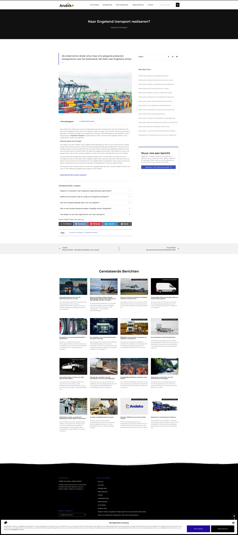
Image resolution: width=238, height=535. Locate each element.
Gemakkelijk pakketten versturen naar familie (133, 377)
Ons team (101, 485)
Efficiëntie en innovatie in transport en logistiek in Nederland (133, 337)
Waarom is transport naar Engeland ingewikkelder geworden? (95, 191)
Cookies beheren (222, 529)
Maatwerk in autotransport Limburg (163, 417)
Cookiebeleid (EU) (103, 498)
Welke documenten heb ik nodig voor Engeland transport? (95, 197)
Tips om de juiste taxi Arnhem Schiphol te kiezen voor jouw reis (133, 298)
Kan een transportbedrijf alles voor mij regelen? (95, 203)
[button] (233, 523)
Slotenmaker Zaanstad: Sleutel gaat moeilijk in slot (153, 126)
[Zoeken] (177, 5)
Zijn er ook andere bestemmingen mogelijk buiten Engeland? (95, 208)
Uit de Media (94, 5)
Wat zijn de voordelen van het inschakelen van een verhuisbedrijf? (102, 377)
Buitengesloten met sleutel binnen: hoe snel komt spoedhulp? (157, 135)
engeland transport (91, 232)
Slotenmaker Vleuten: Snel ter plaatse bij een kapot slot (155, 101)
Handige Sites (107, 5)
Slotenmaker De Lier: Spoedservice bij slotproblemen (154, 105)
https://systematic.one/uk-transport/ (73, 175)
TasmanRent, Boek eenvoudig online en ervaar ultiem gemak (164, 298)
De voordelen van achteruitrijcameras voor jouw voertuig (103, 337)
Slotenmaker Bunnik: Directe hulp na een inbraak (153, 88)
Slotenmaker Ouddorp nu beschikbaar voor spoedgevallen (156, 84)
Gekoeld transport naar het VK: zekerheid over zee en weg (70, 298)
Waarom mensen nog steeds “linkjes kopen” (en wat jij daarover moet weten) (122, 511)
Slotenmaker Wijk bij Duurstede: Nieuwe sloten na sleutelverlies (157, 122)
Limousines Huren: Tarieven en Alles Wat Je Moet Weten (72, 377)
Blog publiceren (138, 5)
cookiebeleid (14, 529)
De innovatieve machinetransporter (163, 337)
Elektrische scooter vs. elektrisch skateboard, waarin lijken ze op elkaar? (73, 417)
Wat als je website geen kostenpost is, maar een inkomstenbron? (118, 515)
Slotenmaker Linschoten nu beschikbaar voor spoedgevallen (156, 118)
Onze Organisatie (122, 5)
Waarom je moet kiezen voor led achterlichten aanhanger (162, 377)
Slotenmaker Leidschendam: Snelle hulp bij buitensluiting (156, 109)
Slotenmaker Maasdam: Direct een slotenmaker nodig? (155, 92)
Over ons (100, 481)
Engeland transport (78, 135)
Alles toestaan (198, 529)
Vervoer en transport (119, 27)
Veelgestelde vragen (87, 121)
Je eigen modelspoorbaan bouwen (102, 417)
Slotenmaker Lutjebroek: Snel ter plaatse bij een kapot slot (156, 97)
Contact (150, 5)
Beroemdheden (103, 501)
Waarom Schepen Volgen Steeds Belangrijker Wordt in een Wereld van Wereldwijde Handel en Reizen (103, 299)
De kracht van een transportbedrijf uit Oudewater (72, 337)
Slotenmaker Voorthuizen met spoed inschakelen (153, 76)
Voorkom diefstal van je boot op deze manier (133, 417)
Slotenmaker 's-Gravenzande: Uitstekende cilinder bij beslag (156, 131)
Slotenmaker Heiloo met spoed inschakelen (151, 114)
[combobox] (168, 5)
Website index (102, 508)
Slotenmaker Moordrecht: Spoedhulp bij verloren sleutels (155, 80)
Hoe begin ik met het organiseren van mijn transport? (95, 214)
